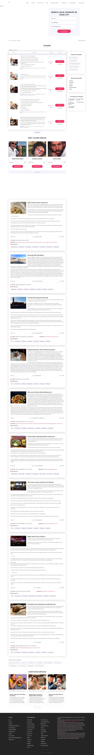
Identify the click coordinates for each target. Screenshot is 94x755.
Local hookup (81, 2)
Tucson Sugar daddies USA (72, 99)
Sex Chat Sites (11, 735)
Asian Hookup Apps (73, 57)
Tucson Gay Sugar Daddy (71, 107)
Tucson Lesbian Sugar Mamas (71, 103)
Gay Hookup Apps (73, 60)
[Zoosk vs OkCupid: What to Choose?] (57, 681)
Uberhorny (43, 739)
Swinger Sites (11, 739)
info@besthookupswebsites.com (71, 721)
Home (27, 2)
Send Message (17, 166)
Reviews (33, 2)
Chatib (42, 733)
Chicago (71, 84)
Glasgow (71, 85)
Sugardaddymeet (44, 735)
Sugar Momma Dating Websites (15, 737)
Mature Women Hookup (14, 662)
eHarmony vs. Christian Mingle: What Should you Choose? (35, 695)
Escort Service (40, 2)
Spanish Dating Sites (48, 662)
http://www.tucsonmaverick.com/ (52, 336)
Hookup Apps (72, 2)
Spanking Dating (30, 745)
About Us (10, 723)
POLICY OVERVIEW (12, 729)
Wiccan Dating (57, 662)
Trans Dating (29, 729)
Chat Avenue (29, 733)
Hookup (42, 727)
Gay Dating (29, 721)
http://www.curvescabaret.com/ (48, 591)
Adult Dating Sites (44, 725)
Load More (37, 172)
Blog (47, 2)
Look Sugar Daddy (54, 2)
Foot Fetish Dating (30, 725)
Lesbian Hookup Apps (74, 66)
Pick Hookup (63, 2)
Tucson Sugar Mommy (79, 99)
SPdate (28, 737)
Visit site (60, 61)
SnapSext (29, 741)
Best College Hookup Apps (75, 63)
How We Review (12, 727)
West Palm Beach (72, 87)
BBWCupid (43, 737)
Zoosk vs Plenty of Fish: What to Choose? (17, 695)
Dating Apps (43, 729)
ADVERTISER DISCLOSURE (14, 725)
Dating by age (30, 665)
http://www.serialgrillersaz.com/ (50, 469)
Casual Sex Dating (30, 727)
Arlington (71, 80)
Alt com (28, 747)
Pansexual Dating (44, 745)
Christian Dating (44, 720)
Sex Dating (29, 731)
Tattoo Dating (39, 662)
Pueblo (70, 89)
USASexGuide (43, 743)
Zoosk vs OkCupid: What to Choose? (56, 695)
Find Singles (64, 31)
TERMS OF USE (12, 731)
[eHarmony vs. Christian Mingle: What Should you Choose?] (37, 681)
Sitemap (10, 733)
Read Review (59, 64)
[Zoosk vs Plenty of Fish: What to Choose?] (18, 681)
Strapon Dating (22, 665)
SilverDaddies (43, 731)
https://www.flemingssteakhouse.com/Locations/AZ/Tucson (28, 647)
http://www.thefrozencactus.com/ (51, 523)
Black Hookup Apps (73, 69)
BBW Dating (43, 723)
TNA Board (29, 739)
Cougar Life (29, 735)
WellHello (43, 741)
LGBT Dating (31, 662)
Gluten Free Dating (39, 665)
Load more (37, 132)
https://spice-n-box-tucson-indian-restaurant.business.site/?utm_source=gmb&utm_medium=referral (36, 242)
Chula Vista (71, 82)
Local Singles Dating (45, 721)
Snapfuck (29, 743)
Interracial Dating (30, 723)
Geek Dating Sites (13, 665)
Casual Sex (24, 662)
